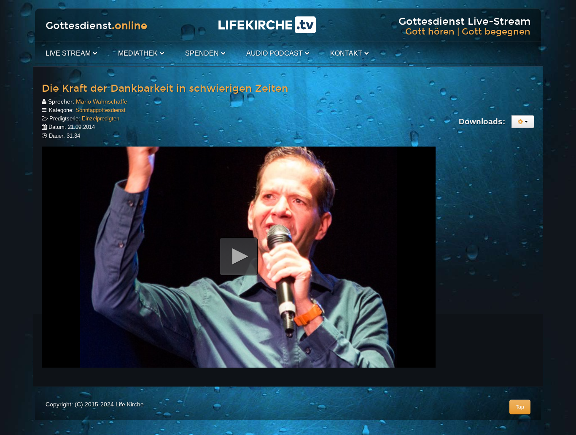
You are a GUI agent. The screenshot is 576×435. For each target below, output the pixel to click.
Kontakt (346, 53)
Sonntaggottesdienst (100, 110)
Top (520, 407)
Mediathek (138, 53)
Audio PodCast (274, 53)
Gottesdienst (96, 26)
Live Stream (68, 53)
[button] (238, 256)
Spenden (202, 53)
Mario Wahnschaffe (101, 101)
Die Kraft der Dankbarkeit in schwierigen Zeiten (165, 88)
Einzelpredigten (100, 118)
